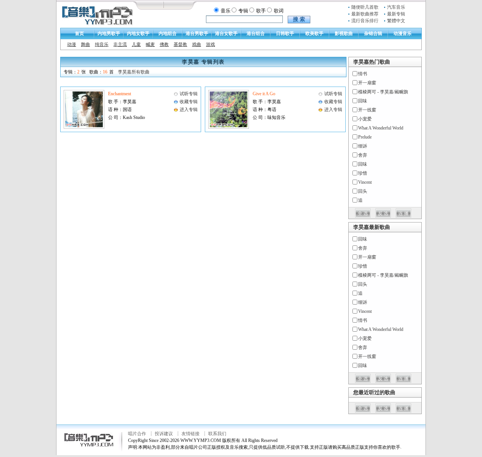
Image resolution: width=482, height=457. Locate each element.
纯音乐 (101, 44)
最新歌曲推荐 (364, 14)
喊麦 (150, 44)
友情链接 (191, 433)
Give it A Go (264, 93)
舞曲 (85, 44)
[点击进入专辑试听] (84, 127)
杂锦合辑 (373, 33)
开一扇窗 (367, 82)
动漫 (71, 44)
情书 (362, 73)
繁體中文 (396, 20)
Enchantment (119, 93)
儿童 (136, 44)
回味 (362, 101)
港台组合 (256, 33)
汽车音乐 (396, 7)
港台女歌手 (226, 33)
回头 (362, 191)
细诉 (362, 146)
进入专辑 (189, 109)
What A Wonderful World (380, 128)
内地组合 (168, 33)
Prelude (365, 137)
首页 (79, 33)
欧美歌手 (314, 33)
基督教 (180, 44)
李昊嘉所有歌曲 (133, 72)
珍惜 (362, 173)
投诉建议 (164, 433)
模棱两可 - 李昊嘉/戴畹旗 (383, 91)
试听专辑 (189, 93)
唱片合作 (137, 433)
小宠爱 (365, 119)
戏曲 (196, 44)
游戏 (210, 44)
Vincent (365, 182)
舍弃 (362, 155)
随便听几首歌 (364, 7)
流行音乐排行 (364, 20)
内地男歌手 (109, 33)
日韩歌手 (285, 33)
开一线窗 (367, 110)
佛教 (164, 44)
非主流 (120, 44)
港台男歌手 (197, 33)
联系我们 (217, 433)
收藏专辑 (189, 101)
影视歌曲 (344, 33)
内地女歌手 (138, 33)
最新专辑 (396, 14)
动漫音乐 (403, 33)
